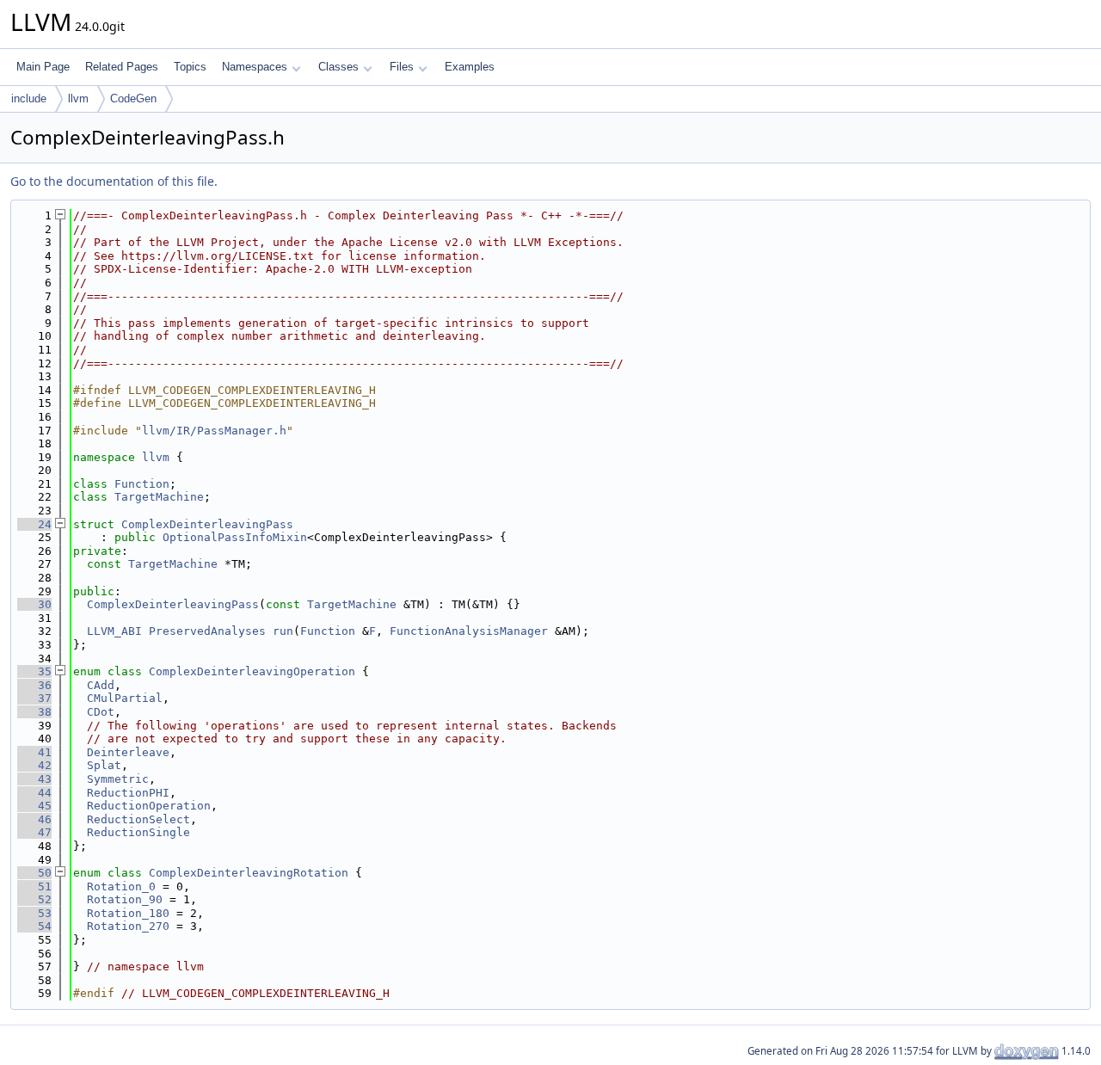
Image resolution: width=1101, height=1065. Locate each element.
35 (34, 671)
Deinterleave (128, 752)
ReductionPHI (128, 792)
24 (34, 524)
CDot (100, 711)
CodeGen (133, 98)
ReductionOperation (149, 805)
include (28, 98)
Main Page (43, 66)
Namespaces (254, 66)
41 (34, 752)
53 (34, 913)
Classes (338, 66)
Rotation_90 (125, 899)
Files (402, 66)
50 (34, 872)
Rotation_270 (128, 926)
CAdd (100, 685)
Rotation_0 (121, 886)
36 (34, 685)
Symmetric (118, 779)
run (283, 631)
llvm (78, 98)
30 (34, 604)
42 (34, 765)
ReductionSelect (138, 819)
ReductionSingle (138, 832)
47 (34, 832)
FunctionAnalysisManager (469, 631)
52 (34, 899)
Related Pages (121, 66)
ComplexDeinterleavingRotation (248, 872)
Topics (190, 66)
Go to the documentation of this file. (114, 181)
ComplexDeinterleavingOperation (252, 671)
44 (34, 792)
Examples (470, 66)
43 (34, 779)
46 (34, 819)
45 (34, 805)
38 (34, 711)
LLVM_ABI (114, 631)
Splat (104, 765)
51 (34, 886)
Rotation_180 (128, 913)
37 (34, 698)
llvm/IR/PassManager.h (214, 430)
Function (141, 483)
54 (34, 926)
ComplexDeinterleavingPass (207, 524)
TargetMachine (159, 496)
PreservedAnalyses (207, 631)
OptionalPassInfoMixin (235, 537)
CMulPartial (125, 698)
